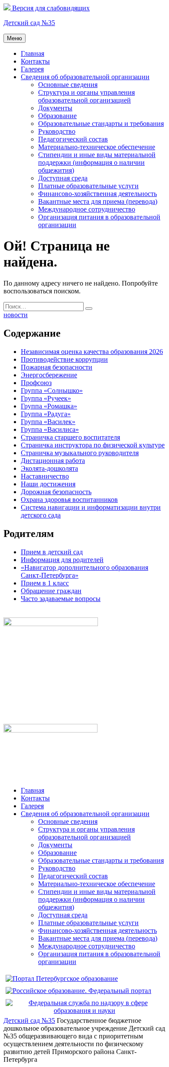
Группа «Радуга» (46, 414)
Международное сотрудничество (86, 209)
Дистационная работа (53, 460)
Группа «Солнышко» (52, 390)
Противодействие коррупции (64, 359)
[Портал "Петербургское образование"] (62, 978)
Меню (14, 38)
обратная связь (25, 613)
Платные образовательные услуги (88, 186)
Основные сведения (68, 84)
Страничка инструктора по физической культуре (93, 445)
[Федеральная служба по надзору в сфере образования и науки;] (84, 1010)
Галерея (32, 69)
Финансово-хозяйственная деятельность (97, 193)
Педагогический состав (73, 139)
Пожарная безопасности (56, 367)
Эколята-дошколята (49, 468)
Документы (55, 108)
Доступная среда (63, 178)
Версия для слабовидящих (50, 8)
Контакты (35, 61)
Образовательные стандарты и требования (101, 123)
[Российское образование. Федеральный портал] (78, 990)
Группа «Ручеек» (46, 398)
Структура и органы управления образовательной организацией (86, 96)
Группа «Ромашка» (49, 406)
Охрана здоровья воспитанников (69, 499)
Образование (57, 115)
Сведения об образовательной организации (85, 76)
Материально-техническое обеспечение (96, 147)
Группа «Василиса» (50, 429)
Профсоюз (36, 382)
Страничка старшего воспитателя (70, 437)
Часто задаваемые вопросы (61, 598)
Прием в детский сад (52, 552)
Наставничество (45, 476)
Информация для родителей (62, 559)
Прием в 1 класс (45, 583)
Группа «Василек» (48, 421)
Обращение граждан (51, 591)
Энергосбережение (49, 375)
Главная (32, 53)
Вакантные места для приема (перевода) (97, 201)
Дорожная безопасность (56, 491)
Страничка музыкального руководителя (80, 452)
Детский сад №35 (29, 22)
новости (15, 314)
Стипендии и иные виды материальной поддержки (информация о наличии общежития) (97, 162)
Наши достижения (48, 484)
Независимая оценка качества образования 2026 (92, 351)
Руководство (56, 131)
